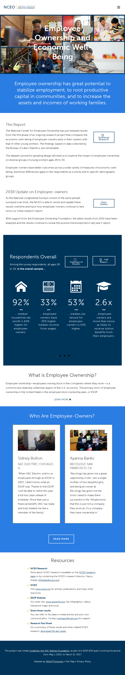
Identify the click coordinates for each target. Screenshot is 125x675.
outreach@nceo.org (67, 618)
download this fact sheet (53, 631)
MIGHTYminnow (54, 661)
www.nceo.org (43, 589)
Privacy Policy (84, 661)
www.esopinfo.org (55, 601)
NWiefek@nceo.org (49, 580)
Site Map (70, 661)
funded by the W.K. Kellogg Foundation (49, 650)
